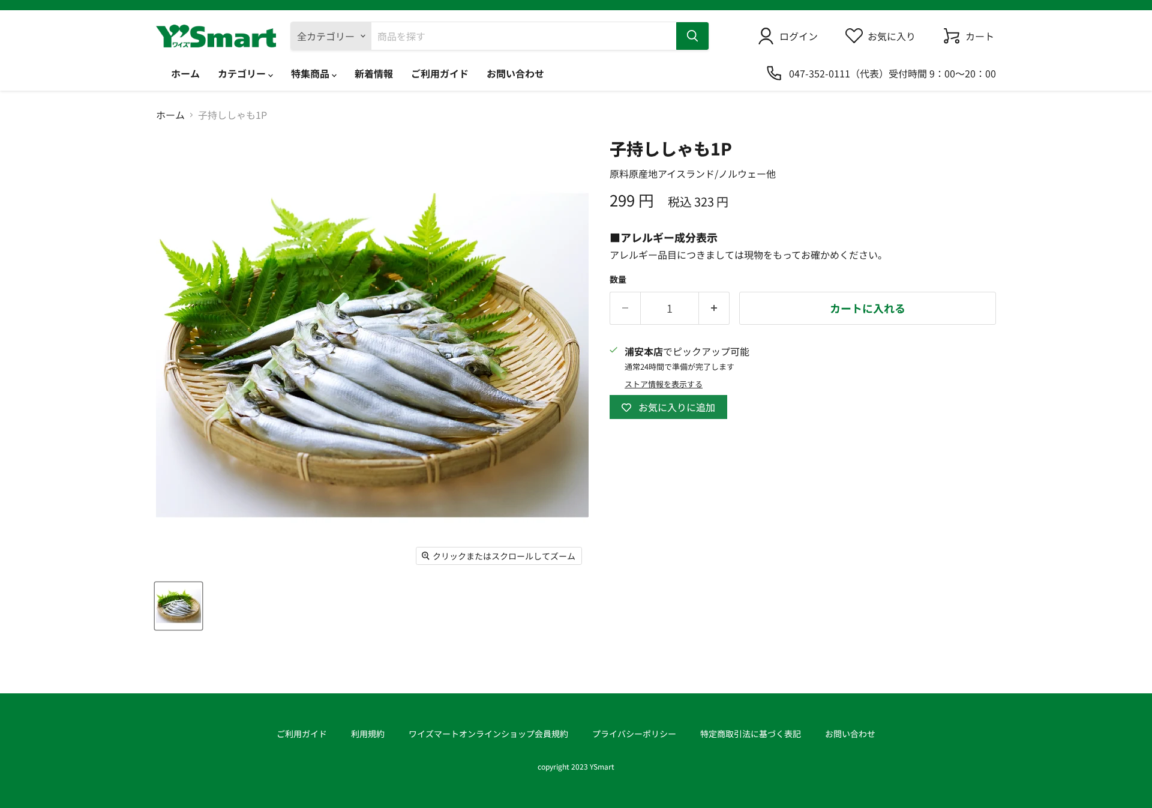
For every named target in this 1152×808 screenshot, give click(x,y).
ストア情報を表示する (664, 384)
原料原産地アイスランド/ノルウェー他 (693, 173)
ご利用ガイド (440, 73)
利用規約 (368, 734)
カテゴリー (243, 73)
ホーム (185, 73)
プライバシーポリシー (634, 734)
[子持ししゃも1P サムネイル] (178, 606)
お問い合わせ (515, 73)
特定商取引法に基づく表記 (750, 734)
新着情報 (374, 73)
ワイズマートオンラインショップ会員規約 (488, 734)
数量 (618, 279)
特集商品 (311, 73)
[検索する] (692, 36)
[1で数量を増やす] (714, 308)
